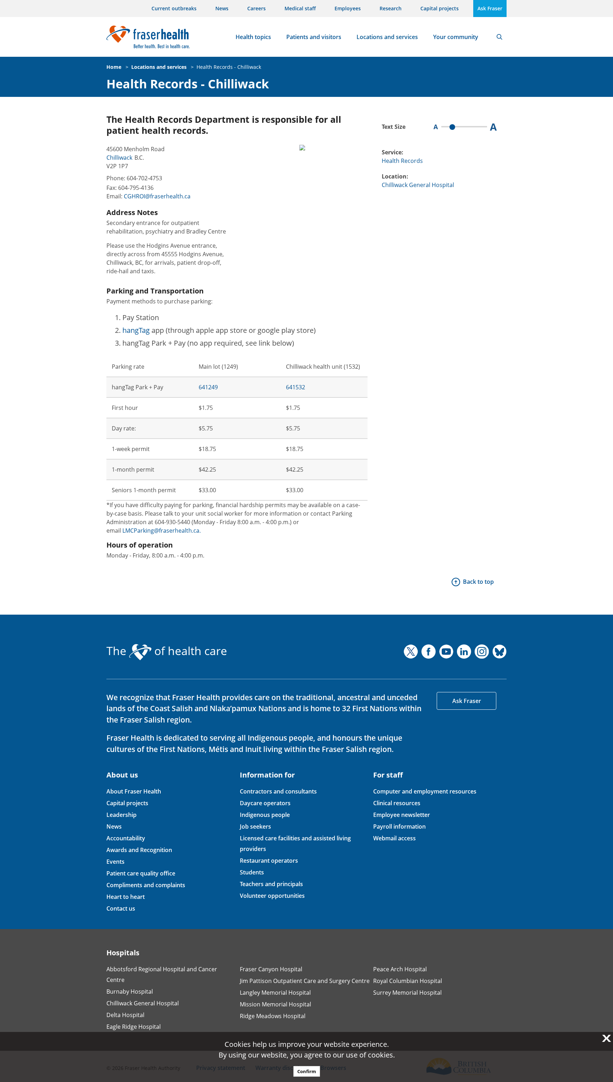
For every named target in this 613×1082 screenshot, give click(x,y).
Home (113, 67)
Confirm (306, 1071)
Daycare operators (265, 803)
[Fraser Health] (148, 36)
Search (499, 37)
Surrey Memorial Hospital (407, 992)
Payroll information (399, 826)
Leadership (121, 815)
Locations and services (387, 37)
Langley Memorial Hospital (275, 992)
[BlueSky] (499, 651)
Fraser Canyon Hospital (271, 969)
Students (252, 872)
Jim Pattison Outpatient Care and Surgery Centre (305, 981)
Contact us (120, 908)
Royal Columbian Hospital (407, 981)
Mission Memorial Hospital (275, 1004)
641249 (208, 387)
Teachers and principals (271, 884)
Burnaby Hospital (129, 991)
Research (391, 8)
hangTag (136, 330)
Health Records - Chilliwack (229, 67)
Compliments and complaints (145, 885)
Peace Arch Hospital (400, 969)
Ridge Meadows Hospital (272, 1016)
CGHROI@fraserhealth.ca (157, 196)
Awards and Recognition (139, 850)
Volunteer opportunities (272, 896)
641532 (295, 387)
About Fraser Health (133, 791)
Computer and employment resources (424, 791)
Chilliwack (119, 157)
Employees (348, 8)
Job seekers (255, 826)
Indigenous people (265, 815)
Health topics (253, 37)
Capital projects (439, 8)
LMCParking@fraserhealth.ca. (161, 530)
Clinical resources (396, 803)
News (221, 8)
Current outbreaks (174, 8)
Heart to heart (125, 897)
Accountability (125, 838)
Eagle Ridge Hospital (133, 1027)
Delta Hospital (125, 1015)
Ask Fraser (489, 8)
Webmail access (394, 838)
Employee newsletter (401, 815)
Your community (455, 37)
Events (115, 862)
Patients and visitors (313, 37)
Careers (256, 8)
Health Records (402, 161)
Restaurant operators (269, 860)
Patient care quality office (140, 873)
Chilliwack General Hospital (418, 185)
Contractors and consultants (278, 791)
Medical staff (300, 8)
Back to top (478, 582)
